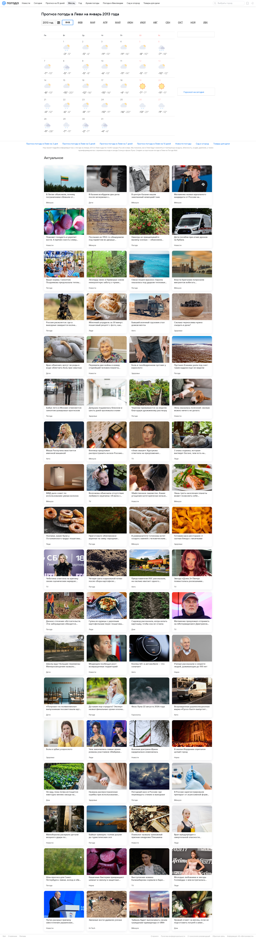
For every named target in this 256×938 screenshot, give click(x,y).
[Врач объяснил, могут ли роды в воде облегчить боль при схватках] (64, 356)
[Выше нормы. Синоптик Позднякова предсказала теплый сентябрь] (64, 271)
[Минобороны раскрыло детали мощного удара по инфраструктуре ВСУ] (64, 826)
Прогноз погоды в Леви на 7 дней (116, 143)
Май (118, 22)
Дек (205, 22)
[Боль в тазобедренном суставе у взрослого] (149, 356)
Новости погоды (183, 143)
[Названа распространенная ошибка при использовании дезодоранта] (107, 783)
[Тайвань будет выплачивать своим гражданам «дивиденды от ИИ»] (149, 911)
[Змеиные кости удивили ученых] (107, 911)
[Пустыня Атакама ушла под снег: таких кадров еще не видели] (192, 356)
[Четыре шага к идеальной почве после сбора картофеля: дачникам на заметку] (107, 569)
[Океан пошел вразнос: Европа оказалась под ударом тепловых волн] (149, 271)
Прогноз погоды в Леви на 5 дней (78, 143)
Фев (80, 22)
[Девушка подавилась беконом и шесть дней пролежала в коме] (107, 399)
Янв (67, 22)
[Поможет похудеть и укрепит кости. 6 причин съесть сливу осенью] (64, 228)
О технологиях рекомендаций (199, 936)
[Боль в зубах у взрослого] (64, 740)
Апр (105, 22)
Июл (143, 22)
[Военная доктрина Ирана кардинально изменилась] (149, 740)
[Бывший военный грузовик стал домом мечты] (149, 313)
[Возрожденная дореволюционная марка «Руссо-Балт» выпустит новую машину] (192, 698)
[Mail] (4, 3)
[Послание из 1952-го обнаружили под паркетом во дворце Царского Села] (107, 228)
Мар (92, 22)
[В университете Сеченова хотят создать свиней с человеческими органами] (149, 527)
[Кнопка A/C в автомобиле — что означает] (149, 655)
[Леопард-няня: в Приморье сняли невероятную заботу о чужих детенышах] (107, 271)
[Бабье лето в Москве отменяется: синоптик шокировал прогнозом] (64, 399)
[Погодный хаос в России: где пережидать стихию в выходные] (149, 783)
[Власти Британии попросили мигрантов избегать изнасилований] (192, 271)
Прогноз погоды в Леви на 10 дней (154, 143)
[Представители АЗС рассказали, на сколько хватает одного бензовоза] (149, 569)
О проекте (155, 936)
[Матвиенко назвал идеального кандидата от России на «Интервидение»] (192, 185)
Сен (168, 22)
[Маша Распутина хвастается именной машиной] (64, 441)
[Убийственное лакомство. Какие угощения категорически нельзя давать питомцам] (149, 484)
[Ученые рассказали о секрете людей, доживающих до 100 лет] (192, 655)
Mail (4, 936)
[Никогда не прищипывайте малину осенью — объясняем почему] (149, 228)
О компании (12, 936)
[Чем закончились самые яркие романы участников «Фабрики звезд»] (107, 740)
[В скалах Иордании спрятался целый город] (192, 740)
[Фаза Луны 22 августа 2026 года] (149, 698)
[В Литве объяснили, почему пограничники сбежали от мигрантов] (64, 185)
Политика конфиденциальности (173, 936)
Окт (180, 22)
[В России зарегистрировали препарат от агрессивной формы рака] (192, 783)
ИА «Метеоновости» (246, 936)
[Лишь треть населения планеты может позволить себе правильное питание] (192, 484)
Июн (130, 22)
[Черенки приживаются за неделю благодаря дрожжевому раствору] (149, 399)
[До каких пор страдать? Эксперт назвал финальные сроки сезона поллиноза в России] (107, 698)
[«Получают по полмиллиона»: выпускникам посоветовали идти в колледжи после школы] (64, 698)
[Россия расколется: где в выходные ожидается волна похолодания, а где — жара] (64, 313)
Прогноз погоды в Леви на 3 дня (42, 143)
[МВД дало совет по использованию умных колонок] (64, 484)
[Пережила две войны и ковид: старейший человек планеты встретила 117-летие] (107, 356)
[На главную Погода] (12, 3)
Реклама (22, 936)
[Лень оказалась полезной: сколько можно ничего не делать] (192, 399)
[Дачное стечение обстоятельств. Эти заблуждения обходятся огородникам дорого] (64, 612)
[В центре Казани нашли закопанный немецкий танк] (149, 185)
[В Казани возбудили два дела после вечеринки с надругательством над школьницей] (107, 185)
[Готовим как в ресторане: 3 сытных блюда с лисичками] (192, 527)
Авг (155, 22)
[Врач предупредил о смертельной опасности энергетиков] (192, 826)
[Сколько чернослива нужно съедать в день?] (192, 313)
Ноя (193, 22)
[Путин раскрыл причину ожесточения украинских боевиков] (64, 911)
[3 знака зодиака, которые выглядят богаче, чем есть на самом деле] (192, 441)
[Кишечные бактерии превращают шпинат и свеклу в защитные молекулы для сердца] (107, 868)
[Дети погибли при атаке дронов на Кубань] (192, 228)
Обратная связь (219, 936)
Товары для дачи (221, 143)
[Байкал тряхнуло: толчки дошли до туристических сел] (107, 826)
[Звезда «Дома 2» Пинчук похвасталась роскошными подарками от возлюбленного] (192, 569)
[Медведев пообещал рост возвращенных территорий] (107, 655)
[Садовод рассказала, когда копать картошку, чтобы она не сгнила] (149, 612)
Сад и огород (202, 143)
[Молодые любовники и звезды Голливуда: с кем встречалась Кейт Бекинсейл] (192, 868)
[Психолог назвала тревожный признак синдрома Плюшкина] (149, 826)
